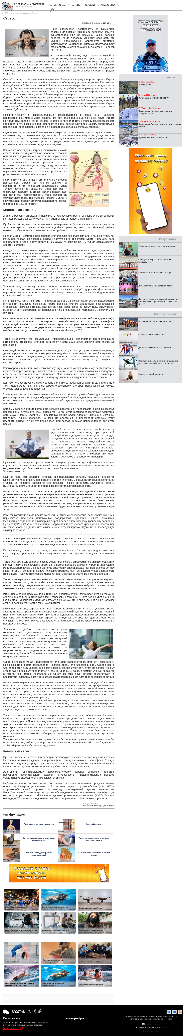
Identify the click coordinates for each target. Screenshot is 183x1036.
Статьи (15, 13)
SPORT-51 (6, 13)
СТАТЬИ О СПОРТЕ (108, 5)
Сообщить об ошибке (90, 804)
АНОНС (76, 5)
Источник (110, 806)
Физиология (25, 13)
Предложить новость (12, 1028)
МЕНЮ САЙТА (61, 5)
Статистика (147, 1031)
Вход (157, 1031)
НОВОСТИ (89, 5)
